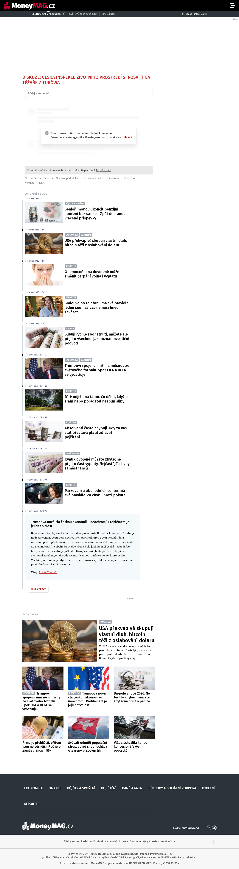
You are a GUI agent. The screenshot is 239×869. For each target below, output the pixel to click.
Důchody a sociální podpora (172, 788)
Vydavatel (111, 841)
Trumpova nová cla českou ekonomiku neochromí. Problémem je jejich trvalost (87, 699)
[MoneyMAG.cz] (29, 6)
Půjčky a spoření (81, 788)
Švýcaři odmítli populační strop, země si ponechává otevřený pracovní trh (87, 747)
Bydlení (208, 788)
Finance (55, 788)
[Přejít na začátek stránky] (213, 841)
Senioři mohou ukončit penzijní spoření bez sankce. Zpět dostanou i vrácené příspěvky (96, 213)
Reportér (31, 804)
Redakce (86, 841)
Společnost (109, 14)
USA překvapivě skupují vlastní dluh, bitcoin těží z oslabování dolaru (96, 242)
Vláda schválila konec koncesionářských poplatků (130, 747)
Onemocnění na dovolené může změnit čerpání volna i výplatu (92, 273)
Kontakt (98, 841)
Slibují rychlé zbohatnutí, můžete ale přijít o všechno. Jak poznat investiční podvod (97, 338)
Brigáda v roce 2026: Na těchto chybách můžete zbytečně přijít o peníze (132, 697)
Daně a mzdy (132, 788)
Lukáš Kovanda (48, 572)
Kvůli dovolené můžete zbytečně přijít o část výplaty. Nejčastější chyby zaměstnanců (97, 463)
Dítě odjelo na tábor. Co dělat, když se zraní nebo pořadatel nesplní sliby (97, 398)
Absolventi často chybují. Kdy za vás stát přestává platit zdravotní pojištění (96, 432)
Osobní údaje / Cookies (144, 841)
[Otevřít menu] (232, 5)
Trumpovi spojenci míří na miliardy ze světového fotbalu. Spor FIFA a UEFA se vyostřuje (97, 370)
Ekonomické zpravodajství (48, 14)
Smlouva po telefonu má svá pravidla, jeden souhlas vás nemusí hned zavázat (97, 307)
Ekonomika (30, 614)
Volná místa (168, 841)
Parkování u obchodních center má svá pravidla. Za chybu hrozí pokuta (95, 492)
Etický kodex (71, 841)
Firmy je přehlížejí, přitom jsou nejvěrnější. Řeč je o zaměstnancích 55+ (41, 747)
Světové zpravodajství (83, 14)
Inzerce (123, 841)
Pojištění (108, 788)
